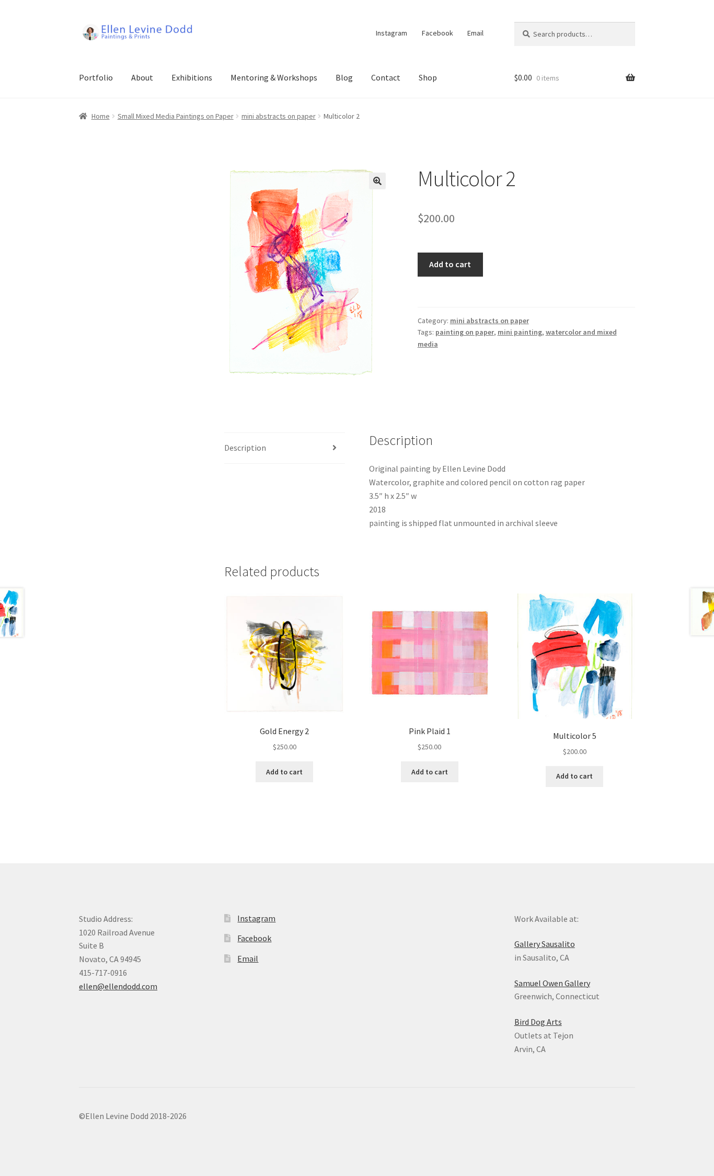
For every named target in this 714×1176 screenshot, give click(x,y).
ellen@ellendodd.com (118, 986)
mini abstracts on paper (278, 116)
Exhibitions (191, 77)
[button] (377, 181)
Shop (428, 77)
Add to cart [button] (284, 772)
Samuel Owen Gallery (552, 983)
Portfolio (96, 77)
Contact (385, 77)
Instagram (391, 33)
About (142, 77)
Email (475, 33)
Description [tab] (245, 447)
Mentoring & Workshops (274, 77)
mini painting (520, 332)
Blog (344, 77)
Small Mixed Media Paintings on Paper (176, 116)
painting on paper (464, 332)
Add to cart (450, 264)
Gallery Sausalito (544, 944)
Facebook (437, 33)
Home (100, 116)
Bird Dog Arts (538, 1022)
